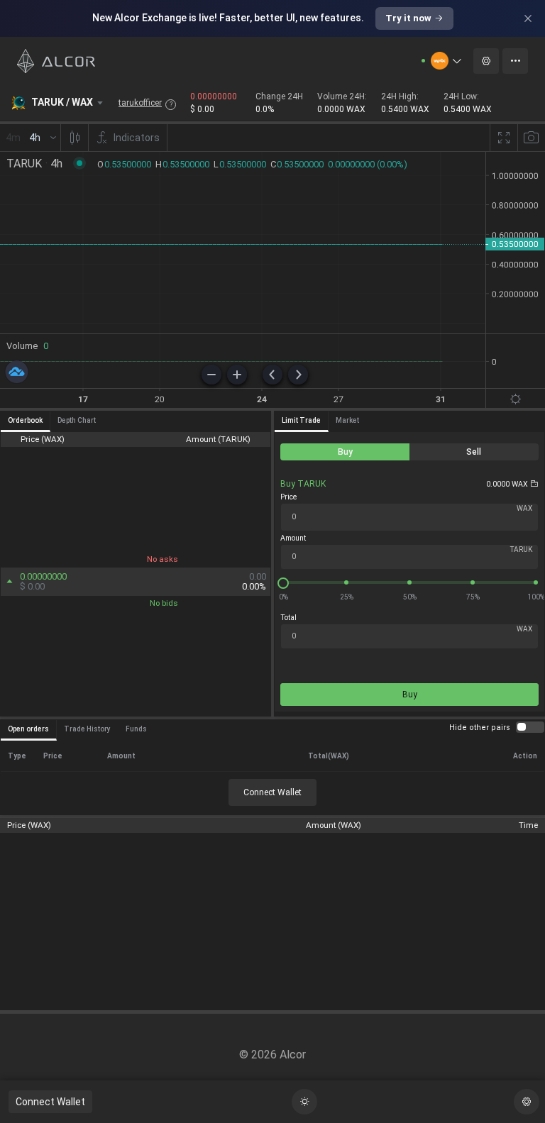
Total (288, 617)
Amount (293, 538)
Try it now (408, 18)
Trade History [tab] (87, 729)
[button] (447, 61)
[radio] (344, 451)
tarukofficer (140, 103)
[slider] (409, 582)
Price (288, 497)
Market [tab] (347, 420)
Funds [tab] (136, 729)
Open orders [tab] (28, 729)
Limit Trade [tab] (301, 420)
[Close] (527, 18)
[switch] (530, 727)
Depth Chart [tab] (76, 420)
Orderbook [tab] (25, 420)
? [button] (171, 104)
